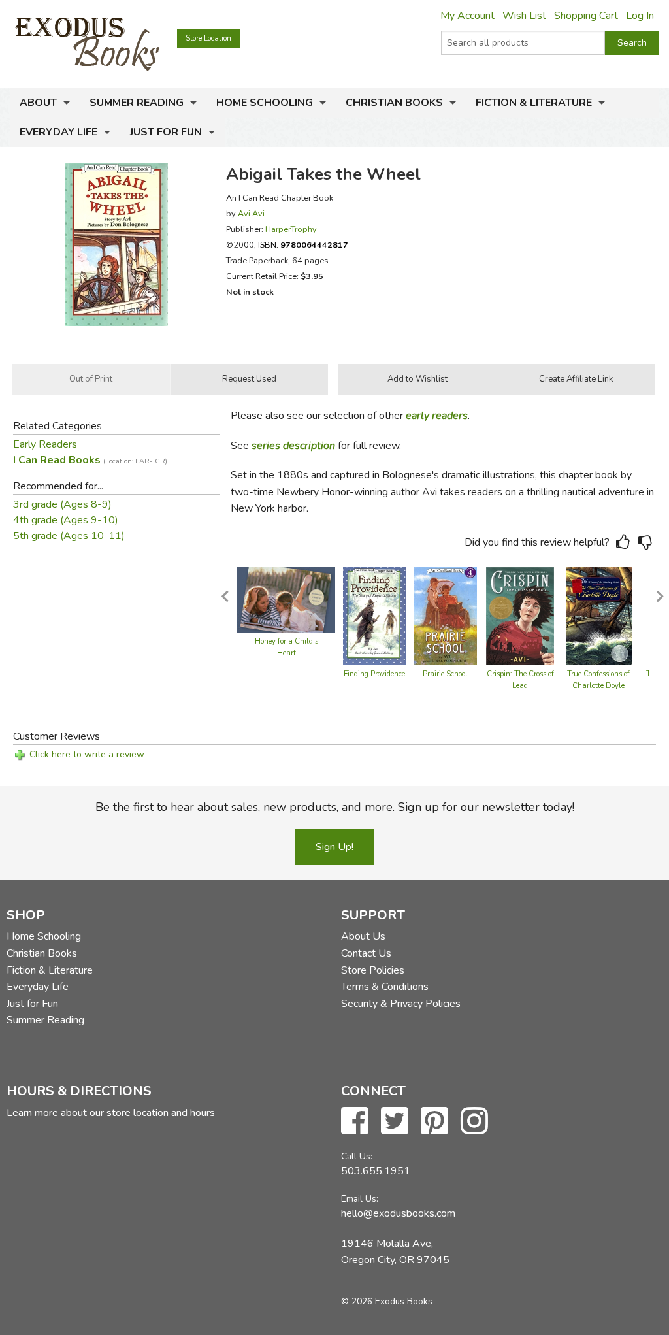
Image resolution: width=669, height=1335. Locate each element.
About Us (363, 936)
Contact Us (366, 953)
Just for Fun (166, 132)
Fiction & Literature (534, 102)
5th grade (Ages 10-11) (69, 536)
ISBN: (303, 244)
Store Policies (372, 970)
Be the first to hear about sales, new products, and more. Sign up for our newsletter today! (334, 807)
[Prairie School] (445, 615)
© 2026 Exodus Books (386, 1301)
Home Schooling (264, 102)
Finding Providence (374, 674)
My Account (467, 15)
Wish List (524, 15)
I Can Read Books (90, 460)
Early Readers (45, 444)
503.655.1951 (375, 1171)
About (38, 102)
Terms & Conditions (385, 987)
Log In (640, 15)
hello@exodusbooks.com (398, 1213)
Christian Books (394, 102)
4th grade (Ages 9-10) (65, 520)
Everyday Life (58, 132)
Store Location (208, 38)
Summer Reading (137, 102)
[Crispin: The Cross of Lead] (519, 615)
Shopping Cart (586, 15)
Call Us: (356, 1156)
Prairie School (445, 674)
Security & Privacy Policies (401, 1004)
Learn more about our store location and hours (111, 1113)
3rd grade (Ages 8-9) (62, 504)
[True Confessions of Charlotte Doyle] (599, 615)
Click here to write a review (86, 754)
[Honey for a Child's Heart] (286, 599)
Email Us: (359, 1199)
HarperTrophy (291, 229)
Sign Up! (334, 847)
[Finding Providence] (374, 615)
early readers (437, 415)
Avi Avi (251, 213)
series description (293, 445)
